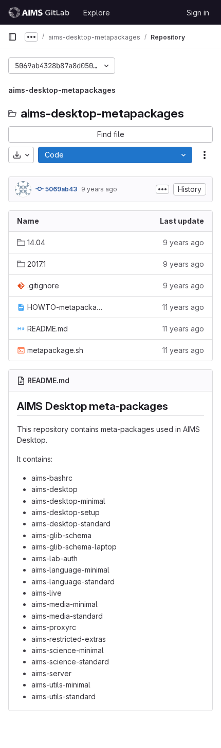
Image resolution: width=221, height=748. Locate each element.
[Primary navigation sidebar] (12, 37)
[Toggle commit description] (162, 189)
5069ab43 (60, 189)
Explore (96, 12)
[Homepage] (40, 12)
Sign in (198, 12)
